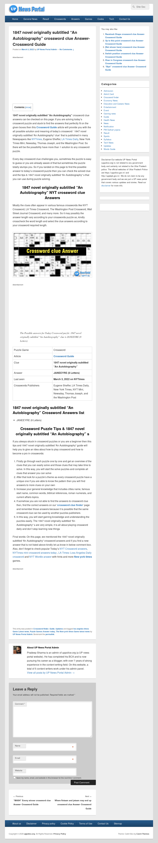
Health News (109, 120)
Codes (101, 18)
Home (15, 18)
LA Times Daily (70, 139)
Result (46, 18)
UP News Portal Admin (47, 49)
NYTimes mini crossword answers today (35, 552)
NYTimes (37, 139)
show (28, 107)
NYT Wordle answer (40, 556)
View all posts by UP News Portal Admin (51, 672)
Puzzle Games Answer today (42, 631)
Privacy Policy (59, 833)
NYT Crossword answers (73, 548)
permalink (50, 634)
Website (18, 770)
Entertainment (110, 107)
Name (17, 745)
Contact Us (124, 18)
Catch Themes (142, 833)
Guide (52, 628)
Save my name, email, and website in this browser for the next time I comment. (48, 777)
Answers (75, 18)
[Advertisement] (52, 80)
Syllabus (107, 139)
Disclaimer (31, 823)
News (106, 123)
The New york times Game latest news (73, 631)
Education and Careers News (117, 103)
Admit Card (109, 94)
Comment (20, 703)
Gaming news (110, 113)
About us (16, 823)
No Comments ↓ (67, 49)
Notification (109, 126)
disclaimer (105, 185)
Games (88, 18)
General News (30, 18)
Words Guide (109, 149)
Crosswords (60, 18)
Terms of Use (85, 823)
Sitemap (118, 823)
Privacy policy (48, 823)
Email (17, 757)
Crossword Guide (46, 127)
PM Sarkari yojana (112, 129)
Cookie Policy (67, 823)
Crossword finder (41, 628)
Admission (108, 90)
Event (106, 110)
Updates (59, 628)
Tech (111, 18)
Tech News (109, 142)
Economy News (111, 100)
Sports (107, 136)
